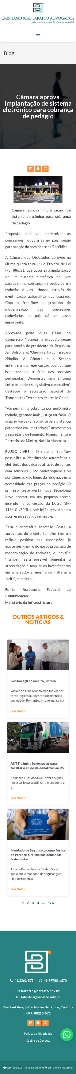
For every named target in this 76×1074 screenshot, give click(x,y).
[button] (38, 35)
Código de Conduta (38, 1040)
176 (51, 903)
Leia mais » (18, 711)
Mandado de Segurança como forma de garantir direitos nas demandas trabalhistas (38, 854)
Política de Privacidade (38, 1033)
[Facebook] (38, 169)
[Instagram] (45, 169)
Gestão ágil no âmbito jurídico (33, 681)
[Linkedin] (30, 169)
